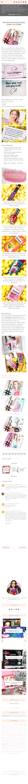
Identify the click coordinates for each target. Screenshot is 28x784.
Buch (6, 729)
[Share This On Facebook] (12, 476)
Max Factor (15, 741)
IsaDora (24, 735)
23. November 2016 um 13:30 (15, 493)
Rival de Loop (18, 745)
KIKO (3, 737)
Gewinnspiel (17, 733)
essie (3, 753)
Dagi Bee (17, 413)
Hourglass (7, 735)
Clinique (14, 729)
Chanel (9, 729)
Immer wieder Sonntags (16, 735)
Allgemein (4, 726)
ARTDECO (9, 724)
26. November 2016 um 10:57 (16, 511)
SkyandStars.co (14, 774)
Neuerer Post (5, 547)
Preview (8, 745)
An (5, 503)
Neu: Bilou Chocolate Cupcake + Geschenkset (14, 683)
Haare (3, 735)
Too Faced (4, 749)
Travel (11, 749)
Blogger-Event (18, 728)
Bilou (13, 728)
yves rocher (17, 753)
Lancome (18, 737)
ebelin (19, 751)
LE (11, 737)
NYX (25, 741)
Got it (19, 14)
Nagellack (5, 744)
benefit (11, 751)
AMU (3, 724)
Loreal (7, 739)
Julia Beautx (11, 413)
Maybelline (21, 741)
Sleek (19, 747)
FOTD (17, 731)
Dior (25, 729)
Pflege (3, 745)
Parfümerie (23, 744)
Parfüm (17, 744)
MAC (13, 739)
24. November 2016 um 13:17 (13, 503)
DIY (22, 729)
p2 (5, 753)
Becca (11, 727)
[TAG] (3, 751)
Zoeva (25, 749)
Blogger (22, 771)
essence (23, 751)
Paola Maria (18, 449)
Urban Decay (20, 749)
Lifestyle (23, 737)
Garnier (10, 733)
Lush (10, 739)
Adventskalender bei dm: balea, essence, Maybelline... (14, 631)
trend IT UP (12, 753)
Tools (8, 749)
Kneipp (7, 737)
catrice (15, 751)
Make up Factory (19, 739)
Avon (15, 726)
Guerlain (24, 733)
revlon (7, 753)
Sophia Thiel (10, 449)
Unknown (7, 511)
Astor (8, 726)
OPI (14, 744)
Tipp (25, 747)
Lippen (3, 739)
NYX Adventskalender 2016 (14, 657)
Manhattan (9, 741)
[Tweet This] (14, 476)
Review (13, 745)
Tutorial (15, 749)
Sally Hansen (11, 747)
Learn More (11, 14)
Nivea (11, 744)
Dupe (8, 731)
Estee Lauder (13, 731)
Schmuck (16, 747)
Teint (22, 747)
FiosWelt (7, 484)
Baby (25, 726)
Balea (3, 728)
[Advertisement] (14, 564)
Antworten (7, 489)
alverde (7, 751)
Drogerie (16, 20)
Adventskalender (20, 724)
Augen (12, 726)
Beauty (11, 20)
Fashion (21, 731)
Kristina (7, 493)
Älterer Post (22, 547)
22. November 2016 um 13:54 (15, 484)
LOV (14, 737)
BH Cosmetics (20, 726)
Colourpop (19, 729)
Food (6, 733)
